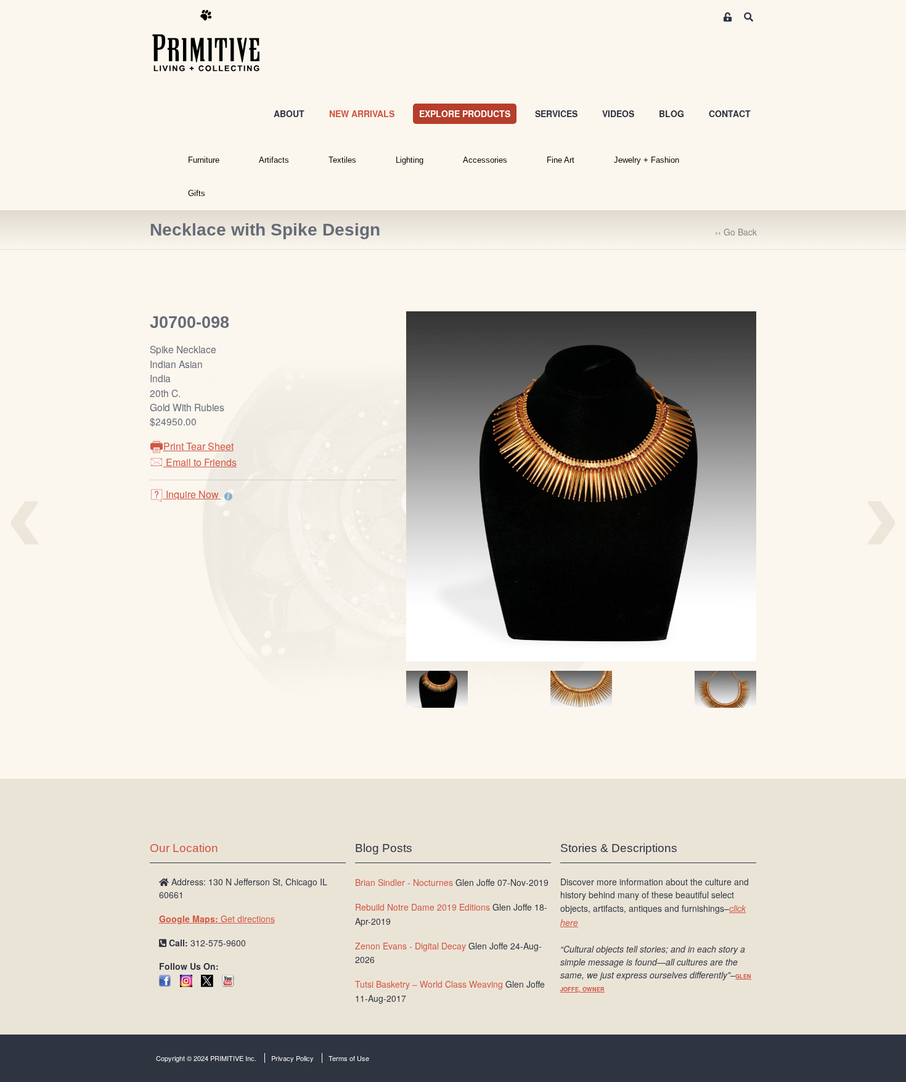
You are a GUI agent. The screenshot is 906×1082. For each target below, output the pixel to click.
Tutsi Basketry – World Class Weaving (429, 984)
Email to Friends (200, 462)
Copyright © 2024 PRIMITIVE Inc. (206, 1058)
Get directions (217, 918)
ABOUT (289, 113)
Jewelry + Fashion (646, 160)
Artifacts (274, 160)
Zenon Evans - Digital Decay (410, 946)
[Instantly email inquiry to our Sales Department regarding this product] (228, 495)
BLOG (671, 113)
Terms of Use (349, 1058)
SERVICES (556, 113)
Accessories (485, 160)
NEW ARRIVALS (361, 113)
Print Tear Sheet (198, 446)
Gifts (196, 193)
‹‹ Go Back (736, 232)
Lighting (409, 160)
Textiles (342, 160)
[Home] (215, 41)
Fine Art (560, 160)
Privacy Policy (292, 1058)
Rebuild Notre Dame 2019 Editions (422, 907)
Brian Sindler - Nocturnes (404, 882)
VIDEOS (618, 113)
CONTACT (730, 113)
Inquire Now (192, 494)
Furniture (203, 160)
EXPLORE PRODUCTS (464, 113)
